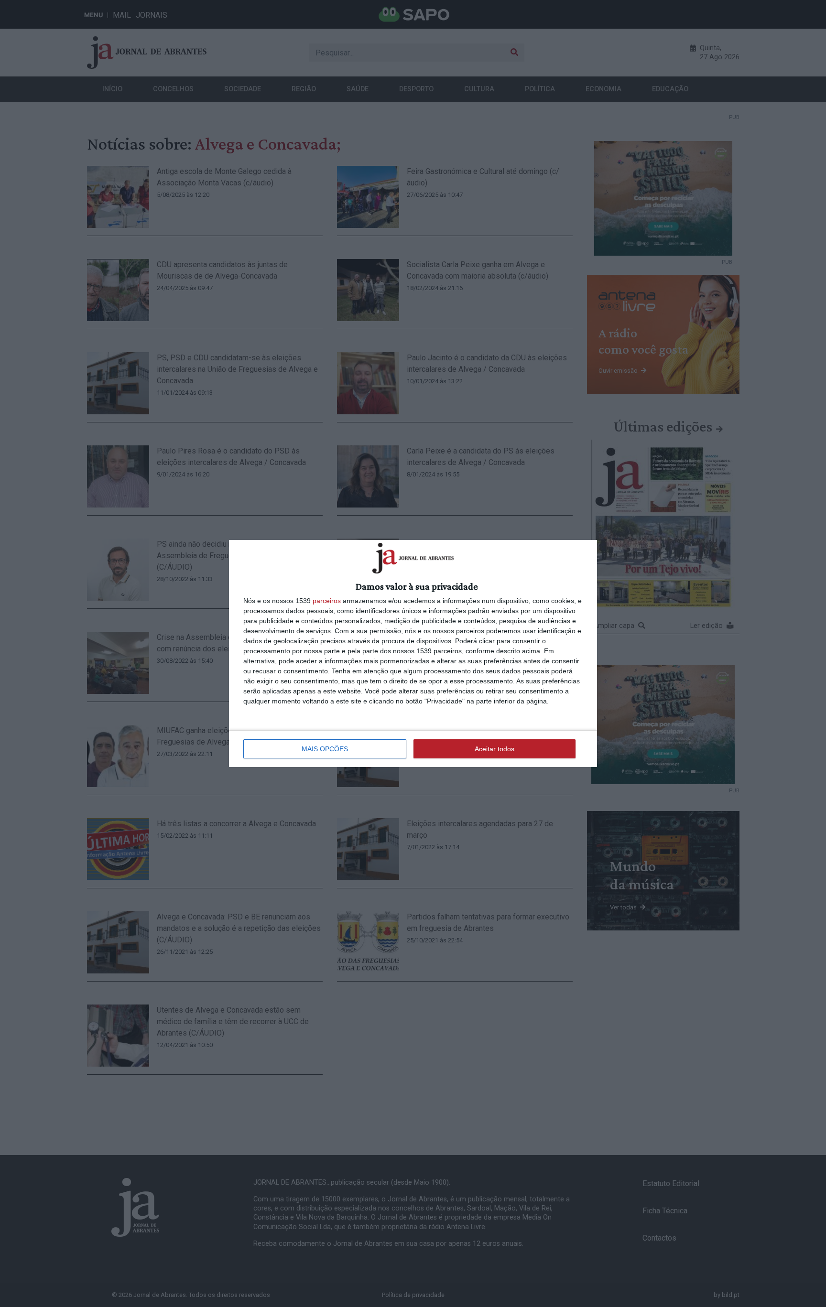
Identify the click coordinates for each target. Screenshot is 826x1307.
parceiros (327, 600)
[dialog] (413, 653)
